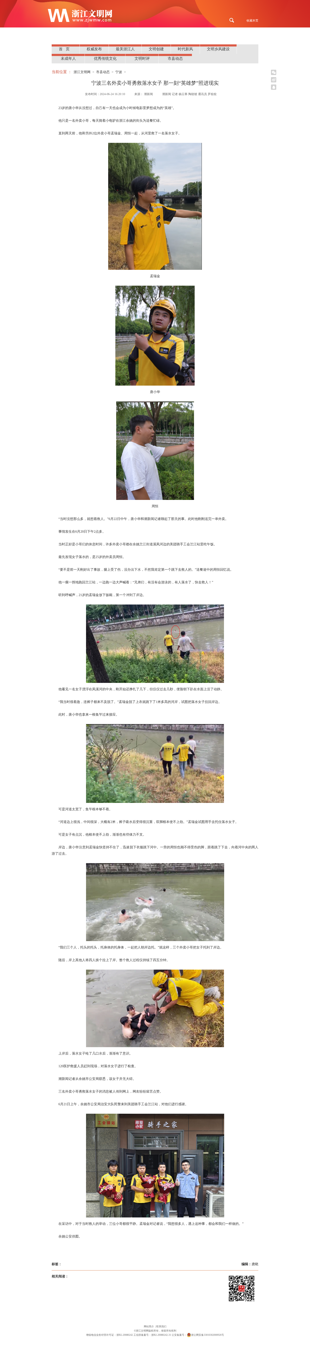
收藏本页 (252, 20)
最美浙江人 (125, 49)
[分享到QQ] (273, 87)
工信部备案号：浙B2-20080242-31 (152, 1334)
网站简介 (149, 1326)
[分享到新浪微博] (273, 79)
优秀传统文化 (105, 58)
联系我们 (161, 1326)
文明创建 (156, 49)
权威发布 (94, 49)
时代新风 (185, 49)
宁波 (118, 72)
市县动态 (175, 58)
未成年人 (68, 58)
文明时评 (142, 58)
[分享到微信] (273, 72)
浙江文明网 (82, 72)
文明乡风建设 (218, 49)
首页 (66, 49)
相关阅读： (60, 1276)
